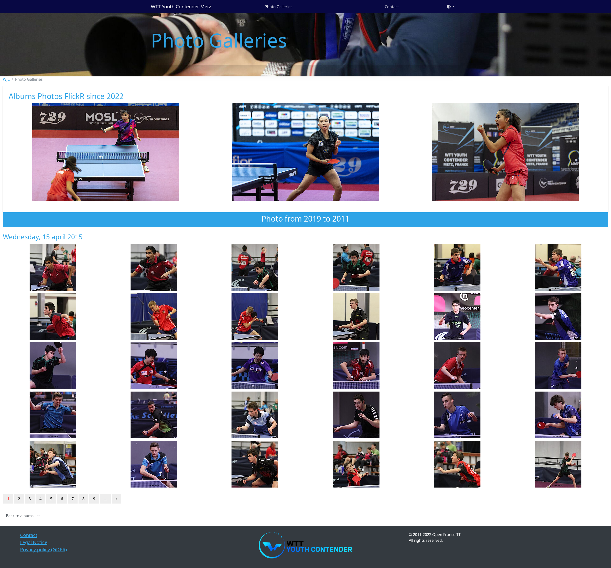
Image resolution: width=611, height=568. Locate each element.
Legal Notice (33, 542)
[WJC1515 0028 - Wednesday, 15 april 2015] (356, 464)
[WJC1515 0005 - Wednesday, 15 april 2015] (457, 267)
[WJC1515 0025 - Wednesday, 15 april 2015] (53, 464)
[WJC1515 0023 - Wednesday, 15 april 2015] (457, 415)
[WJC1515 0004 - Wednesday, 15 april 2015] (356, 267)
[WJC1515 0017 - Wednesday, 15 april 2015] (457, 365)
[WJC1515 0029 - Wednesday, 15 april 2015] (457, 464)
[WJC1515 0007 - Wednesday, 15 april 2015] (53, 316)
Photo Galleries (278, 6)
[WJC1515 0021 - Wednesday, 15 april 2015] (255, 415)
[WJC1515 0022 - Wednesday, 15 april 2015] (356, 415)
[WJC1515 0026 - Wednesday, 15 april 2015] (154, 464)
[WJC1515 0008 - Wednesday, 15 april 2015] (154, 316)
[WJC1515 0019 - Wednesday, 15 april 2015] (53, 415)
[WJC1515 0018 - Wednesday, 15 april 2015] (558, 365)
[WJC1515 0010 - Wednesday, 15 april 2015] (356, 316)
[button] (450, 6)
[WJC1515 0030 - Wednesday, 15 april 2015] (558, 464)
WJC (6, 79)
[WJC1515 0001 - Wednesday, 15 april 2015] (53, 267)
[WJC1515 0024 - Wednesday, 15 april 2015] (558, 415)
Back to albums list (23, 515)
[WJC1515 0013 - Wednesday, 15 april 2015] (53, 365)
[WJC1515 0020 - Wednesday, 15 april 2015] (154, 415)
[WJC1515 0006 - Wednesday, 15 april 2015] (558, 267)
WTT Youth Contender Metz (181, 6)
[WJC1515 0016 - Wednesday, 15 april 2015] (356, 365)
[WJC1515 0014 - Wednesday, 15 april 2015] (154, 365)
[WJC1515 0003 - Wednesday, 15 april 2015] (255, 267)
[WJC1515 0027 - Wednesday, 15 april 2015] (255, 464)
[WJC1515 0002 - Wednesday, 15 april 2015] (154, 267)
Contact (392, 6)
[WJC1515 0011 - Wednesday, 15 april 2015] (457, 316)
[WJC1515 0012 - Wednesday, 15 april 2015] (558, 316)
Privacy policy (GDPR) (43, 549)
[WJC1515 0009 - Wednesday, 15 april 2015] (255, 316)
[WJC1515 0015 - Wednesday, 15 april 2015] (255, 365)
